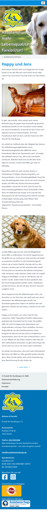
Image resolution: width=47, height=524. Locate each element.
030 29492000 (14, 440)
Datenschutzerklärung (11, 379)
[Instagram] (13, 477)
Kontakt (5, 386)
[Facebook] (5, 477)
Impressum (6, 383)
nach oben (23, 367)
